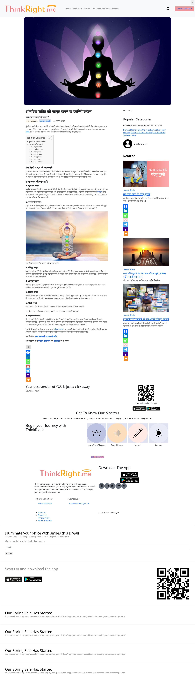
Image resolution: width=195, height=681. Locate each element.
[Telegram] (28, 370)
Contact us (42, 515)
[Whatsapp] (28, 361)
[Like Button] (28, 347)
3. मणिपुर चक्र (37, 152)
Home (68, 8)
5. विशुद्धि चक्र (37, 157)
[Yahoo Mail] (28, 375)
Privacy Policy (43, 518)
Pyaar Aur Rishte (158, 132)
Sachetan (127, 135)
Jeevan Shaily (45, 121)
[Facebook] (28, 352)
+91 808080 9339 (45, 503)
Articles (87, 8)
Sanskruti (140, 132)
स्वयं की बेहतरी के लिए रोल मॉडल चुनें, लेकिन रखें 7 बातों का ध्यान (144, 275)
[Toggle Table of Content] (48, 138)
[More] (28, 379)
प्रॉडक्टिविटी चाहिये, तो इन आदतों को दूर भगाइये (146, 319)
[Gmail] (28, 366)
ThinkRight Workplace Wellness (105, 8)
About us (42, 512)
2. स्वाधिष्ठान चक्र (38, 149)
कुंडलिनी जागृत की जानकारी (37, 141)
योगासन (100, 192)
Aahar (133, 132)
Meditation (77, 8)
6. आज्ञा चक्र (36, 159)
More (134, 135)
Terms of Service (45, 520)
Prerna (148, 132)
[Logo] (30, 8)
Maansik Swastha (137, 130)
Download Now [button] (183, 8)
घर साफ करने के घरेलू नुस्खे (136, 194)
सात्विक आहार (58, 329)
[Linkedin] (28, 357)
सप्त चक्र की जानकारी (36, 144)
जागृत (28, 132)
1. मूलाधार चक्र (37, 147)
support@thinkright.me (79, 503)
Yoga (148, 130)
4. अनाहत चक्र (37, 154)
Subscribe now (97, 457)
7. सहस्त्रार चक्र (38, 162)
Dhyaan (126, 130)
